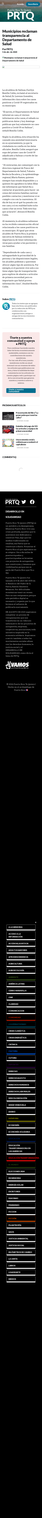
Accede (20, 4)
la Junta (13, 1259)
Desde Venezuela (17, 1105)
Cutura (13, 1058)
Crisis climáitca (17, 1031)
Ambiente (13, 977)
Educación (14, 1138)
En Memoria (15, 1178)
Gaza (11, 1232)
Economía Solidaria (19, 1132)
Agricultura (15, 964)
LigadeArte (14, 1272)
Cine (11, 997)
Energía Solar (16, 1185)
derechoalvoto (17, 1078)
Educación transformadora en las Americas (20, 1148)
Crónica (13, 1044)
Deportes (13, 1064)
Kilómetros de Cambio (20, 1252)
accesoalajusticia (18, 943)
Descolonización (18, 1098)
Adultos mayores (18, 950)
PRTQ (10, 49)
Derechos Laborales (19, 1091)
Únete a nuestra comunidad (16, 390)
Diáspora (13, 1118)
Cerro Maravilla (17, 990)
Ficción (12, 1218)
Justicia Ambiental (18, 1238)
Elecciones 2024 (16, 1171)
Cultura (13, 1051)
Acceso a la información (16, 935)
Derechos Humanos (19, 1085)
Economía (14, 1125)
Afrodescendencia (18, 957)
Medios (12, 1279)
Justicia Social (16, 1245)
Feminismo (14, 1205)
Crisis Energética (17, 1038)
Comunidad (15, 1017)
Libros (12, 1265)
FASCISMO (13, 1198)
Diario (12, 1112)
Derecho (13, 1071)
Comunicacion (16, 1011)
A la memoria (16, 927)
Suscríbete (33, 4)
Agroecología (16, 970)
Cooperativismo (17, 1024)
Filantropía (15, 1225)
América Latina (17, 984)
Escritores (14, 1191)
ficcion (12, 1212)
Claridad (13, 1004)
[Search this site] (3, 3)
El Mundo (14, 1165)
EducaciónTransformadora (22, 1158)
